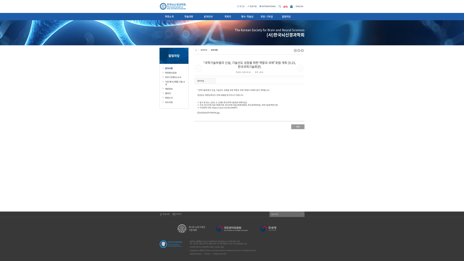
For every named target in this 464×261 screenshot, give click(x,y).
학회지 (228, 16)
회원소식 (169, 97)
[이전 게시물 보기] (199, 68)
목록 (298, 126)
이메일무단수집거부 (219, 254)
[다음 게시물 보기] (300, 68)
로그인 (242, 6)
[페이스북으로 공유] (295, 50)
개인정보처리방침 (195, 254)
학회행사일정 (171, 72)
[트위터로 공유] (298, 50)
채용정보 (169, 88)
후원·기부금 (267, 16)
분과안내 (208, 16)
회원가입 (253, 6)
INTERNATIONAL (269, 6)
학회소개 (169, 16)
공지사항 (169, 68)
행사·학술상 (247, 16)
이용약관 (207, 254)
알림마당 (286, 16)
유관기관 (274, 214)
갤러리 (168, 93)
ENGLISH (299, 6)
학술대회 (188, 16)
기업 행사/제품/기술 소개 (175, 83)
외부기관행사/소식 (173, 77)
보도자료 (169, 102)
